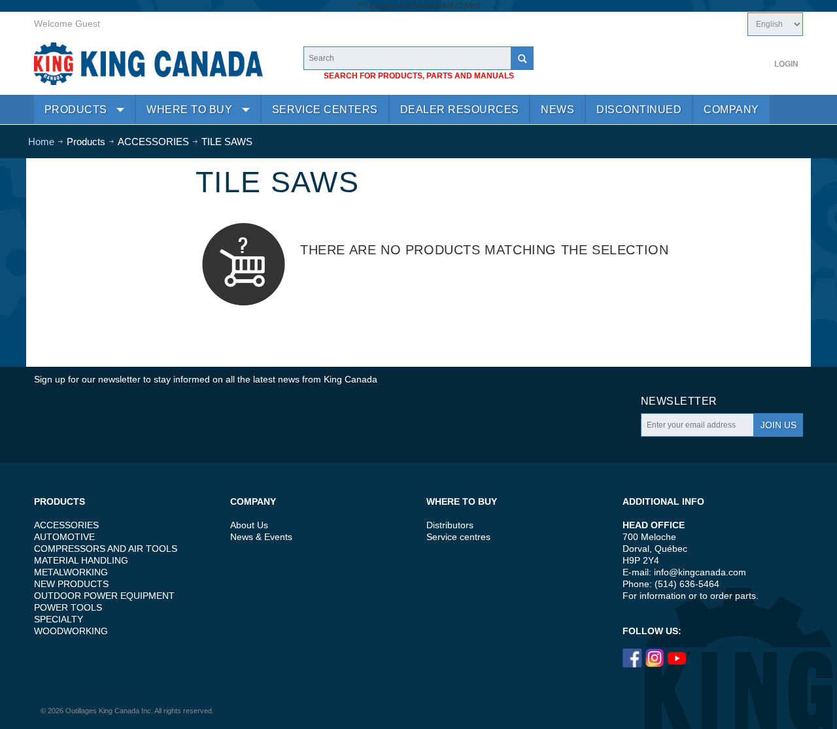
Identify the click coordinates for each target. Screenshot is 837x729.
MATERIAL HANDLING (81, 560)
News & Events (261, 537)
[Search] (522, 58)
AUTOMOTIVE (64, 537)
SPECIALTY (58, 619)
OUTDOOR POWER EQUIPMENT (104, 595)
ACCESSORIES (66, 525)
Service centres (458, 537)
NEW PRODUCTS (71, 584)
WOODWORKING (71, 631)
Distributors (449, 525)
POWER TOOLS (68, 607)
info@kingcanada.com (700, 572)
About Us (249, 525)
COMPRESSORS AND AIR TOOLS (105, 548)
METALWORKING (71, 572)
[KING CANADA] (148, 63)
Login (786, 64)
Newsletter (679, 401)
